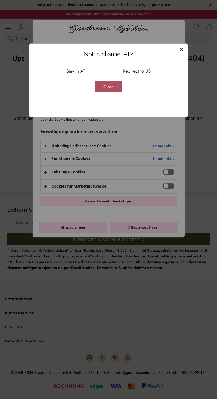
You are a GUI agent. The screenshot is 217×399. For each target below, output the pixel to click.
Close (108, 87)
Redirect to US (137, 71)
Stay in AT (75, 71)
